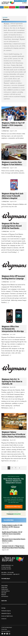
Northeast (22, 7)
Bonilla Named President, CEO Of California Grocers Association (12, 533)
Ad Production (4, 596)
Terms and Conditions (5, 631)
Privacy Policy (4, 629)
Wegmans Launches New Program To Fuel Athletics (12, 163)
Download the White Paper (14, 506)
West (17, 7)
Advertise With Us (5, 591)
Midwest (6, 7)
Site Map (3, 608)
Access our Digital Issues (7, 616)
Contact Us (3, 618)
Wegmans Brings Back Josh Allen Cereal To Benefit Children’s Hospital (12, 195)
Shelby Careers (4, 589)
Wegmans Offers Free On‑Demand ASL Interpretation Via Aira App (13, 328)
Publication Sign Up (6, 610)
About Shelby (4, 585)
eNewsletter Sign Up (6, 613)
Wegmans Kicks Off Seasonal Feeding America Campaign (13, 277)
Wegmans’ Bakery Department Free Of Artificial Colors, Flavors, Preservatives (14, 434)
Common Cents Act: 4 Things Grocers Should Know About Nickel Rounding (13, 547)
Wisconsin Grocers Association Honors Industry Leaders (13, 540)
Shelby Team (6, 131)
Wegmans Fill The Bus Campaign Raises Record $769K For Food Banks (12, 225)
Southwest (12, 7)
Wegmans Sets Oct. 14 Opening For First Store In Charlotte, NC (12, 381)
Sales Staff (3, 593)
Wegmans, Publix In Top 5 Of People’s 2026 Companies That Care (13, 125)
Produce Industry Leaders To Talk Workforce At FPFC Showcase (12, 526)
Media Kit (3, 594)
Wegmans (6, 23)
